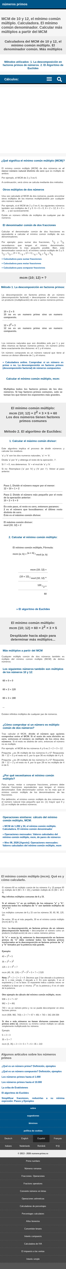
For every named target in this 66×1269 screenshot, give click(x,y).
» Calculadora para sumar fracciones (22, 259)
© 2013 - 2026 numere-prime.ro (33, 1153)
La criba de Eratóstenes (15, 1087)
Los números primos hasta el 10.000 (22, 1082)
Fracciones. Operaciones (33, 1176)
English (24, 1138)
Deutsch (8, 1138)
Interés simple (33, 1259)
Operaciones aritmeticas (33, 1198)
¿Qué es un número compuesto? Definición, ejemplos (32, 1071)
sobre (33, 1108)
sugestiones (33, 1115)
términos (33, 1123)
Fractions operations (33, 1183)
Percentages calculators (33, 1213)
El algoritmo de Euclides (15, 1092)
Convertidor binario (33, 1229)
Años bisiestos (33, 1221)
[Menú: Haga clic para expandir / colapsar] (51, 79)
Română (41, 1146)
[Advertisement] (33, 120)
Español (41, 1138)
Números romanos (33, 1168)
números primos (14, 4)
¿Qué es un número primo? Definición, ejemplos (29, 1066)
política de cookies (33, 1131)
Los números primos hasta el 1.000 (21, 1076)
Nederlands (25, 1146)
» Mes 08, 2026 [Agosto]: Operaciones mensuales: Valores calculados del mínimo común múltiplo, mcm (32, 844)
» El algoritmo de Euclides (33, 609)
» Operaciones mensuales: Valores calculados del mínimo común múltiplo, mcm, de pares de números (32, 835)
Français (58, 1138)
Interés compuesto (33, 1236)
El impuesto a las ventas (33, 1251)
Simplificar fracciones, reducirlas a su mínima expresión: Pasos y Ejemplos (33, 1099)
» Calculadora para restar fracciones (21, 263)
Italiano (8, 1146)
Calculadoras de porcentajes (33, 1206)
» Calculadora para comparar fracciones (23, 267)
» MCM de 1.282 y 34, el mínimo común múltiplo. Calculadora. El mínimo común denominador (29, 827)
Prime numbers (33, 1161)
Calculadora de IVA (33, 1244)
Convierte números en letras (33, 1191)
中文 (58, 1146)
